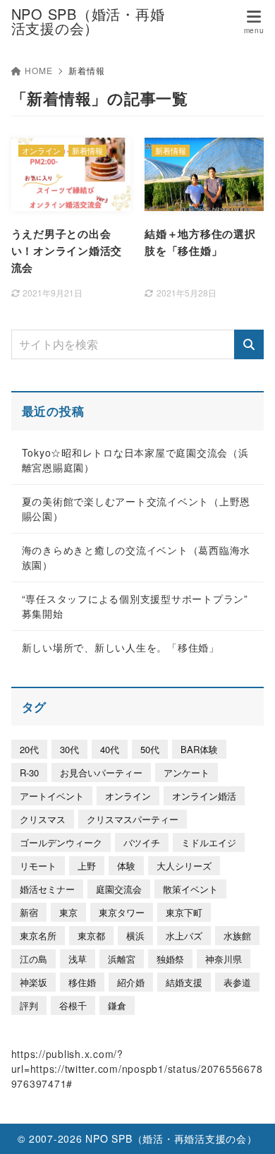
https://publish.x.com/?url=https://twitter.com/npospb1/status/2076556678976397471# (137, 1068)
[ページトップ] (247, 1126)
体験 (126, 865)
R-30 (29, 772)
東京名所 (38, 935)
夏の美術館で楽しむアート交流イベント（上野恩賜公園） (136, 508)
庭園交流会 (119, 889)
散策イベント (190, 889)
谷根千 (73, 1005)
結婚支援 (184, 982)
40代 (109, 749)
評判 (29, 1005)
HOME (38, 70)
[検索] (249, 344)
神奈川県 (223, 959)
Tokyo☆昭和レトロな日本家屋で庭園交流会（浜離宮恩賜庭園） (135, 459)
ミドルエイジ (208, 842)
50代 (149, 749)
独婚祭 (170, 959)
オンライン (128, 796)
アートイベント (52, 796)
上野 (87, 865)
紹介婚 (131, 982)
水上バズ (184, 935)
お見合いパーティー (101, 772)
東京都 (91, 935)
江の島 (33, 959)
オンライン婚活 (204, 796)
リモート (38, 865)
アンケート (186, 772)
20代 (29, 749)
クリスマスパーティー (132, 819)
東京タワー (122, 912)
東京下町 (184, 912)
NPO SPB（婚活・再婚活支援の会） (88, 21)
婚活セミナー (47, 889)
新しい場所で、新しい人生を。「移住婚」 (120, 647)
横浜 (135, 935)
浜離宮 (121, 959)
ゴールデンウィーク (61, 842)
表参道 (237, 982)
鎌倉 (117, 1005)
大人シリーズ (184, 865)
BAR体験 (199, 749)
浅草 (77, 959)
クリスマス (43, 819)
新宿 (29, 912)
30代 (69, 749)
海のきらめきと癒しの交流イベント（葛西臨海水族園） (136, 557)
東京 (68, 912)
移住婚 (82, 982)
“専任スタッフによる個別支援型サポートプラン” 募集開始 (135, 605)
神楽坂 (33, 982)
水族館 (237, 935)
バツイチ (141, 842)
